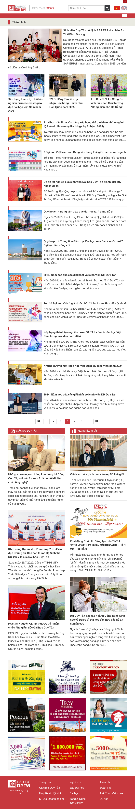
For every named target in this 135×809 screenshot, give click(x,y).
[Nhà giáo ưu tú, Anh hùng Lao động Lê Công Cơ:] (36, 453)
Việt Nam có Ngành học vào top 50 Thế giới (97, 474)
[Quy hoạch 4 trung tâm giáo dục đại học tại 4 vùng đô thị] (25, 220)
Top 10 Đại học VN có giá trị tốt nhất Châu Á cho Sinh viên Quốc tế (85, 303)
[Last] (97, 421)
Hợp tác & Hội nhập (50, 793)
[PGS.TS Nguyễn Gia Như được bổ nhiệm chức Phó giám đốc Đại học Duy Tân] (36, 602)
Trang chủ (45, 782)
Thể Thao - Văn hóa (111, 793)
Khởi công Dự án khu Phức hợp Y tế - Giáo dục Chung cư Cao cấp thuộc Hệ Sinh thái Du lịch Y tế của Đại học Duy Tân (35, 553)
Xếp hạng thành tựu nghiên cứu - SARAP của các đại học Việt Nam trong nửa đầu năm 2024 (82, 334)
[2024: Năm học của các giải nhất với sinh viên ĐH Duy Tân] (25, 283)
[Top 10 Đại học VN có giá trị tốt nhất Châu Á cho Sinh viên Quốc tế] (25, 312)
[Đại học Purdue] (26, 715)
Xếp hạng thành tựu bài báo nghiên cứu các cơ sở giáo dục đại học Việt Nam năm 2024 (25, 105)
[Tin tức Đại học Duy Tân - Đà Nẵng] (31, 8)
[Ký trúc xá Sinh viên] (26, 753)
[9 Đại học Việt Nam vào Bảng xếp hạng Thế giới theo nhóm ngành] (25, 161)
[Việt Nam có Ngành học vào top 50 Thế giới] (98, 453)
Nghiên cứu (76, 782)
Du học (104, 799)
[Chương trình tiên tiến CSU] (26, 677)
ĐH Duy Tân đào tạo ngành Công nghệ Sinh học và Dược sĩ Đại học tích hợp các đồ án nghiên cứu (97, 619)
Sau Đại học (76, 787)
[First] (39, 421)
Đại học (74, 793)
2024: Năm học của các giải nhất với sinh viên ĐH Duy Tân (80, 275)
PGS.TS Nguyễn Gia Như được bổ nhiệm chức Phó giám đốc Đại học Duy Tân (33, 625)
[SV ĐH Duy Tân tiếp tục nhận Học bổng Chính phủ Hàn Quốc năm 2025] (67, 85)
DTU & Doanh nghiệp (52, 799)
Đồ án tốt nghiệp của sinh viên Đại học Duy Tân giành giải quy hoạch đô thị (82, 184)
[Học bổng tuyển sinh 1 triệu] (67, 753)
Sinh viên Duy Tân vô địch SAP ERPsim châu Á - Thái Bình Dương (93, 32)
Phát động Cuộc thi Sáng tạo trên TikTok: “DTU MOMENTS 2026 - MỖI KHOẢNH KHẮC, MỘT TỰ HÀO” (98, 545)
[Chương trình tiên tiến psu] (67, 677)
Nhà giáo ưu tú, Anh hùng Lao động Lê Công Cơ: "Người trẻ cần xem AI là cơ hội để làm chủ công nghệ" (36, 478)
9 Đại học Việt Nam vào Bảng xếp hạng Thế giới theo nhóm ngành (85, 152)
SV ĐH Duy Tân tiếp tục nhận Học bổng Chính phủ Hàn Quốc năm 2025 (66, 103)
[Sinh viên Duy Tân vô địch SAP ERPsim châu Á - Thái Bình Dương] (35, 45)
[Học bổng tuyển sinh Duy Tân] (108, 753)
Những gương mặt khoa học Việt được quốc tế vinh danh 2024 (83, 365)
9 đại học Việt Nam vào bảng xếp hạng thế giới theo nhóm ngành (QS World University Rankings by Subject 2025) (84, 124)
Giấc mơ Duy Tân (26, 430)
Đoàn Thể (105, 787)
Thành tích (106, 782)
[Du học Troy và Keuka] (67, 715)
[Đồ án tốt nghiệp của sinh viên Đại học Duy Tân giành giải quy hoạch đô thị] (25, 190)
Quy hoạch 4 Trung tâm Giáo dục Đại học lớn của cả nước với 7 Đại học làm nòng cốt (83, 243)
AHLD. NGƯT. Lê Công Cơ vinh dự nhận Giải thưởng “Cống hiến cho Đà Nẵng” (107, 103)
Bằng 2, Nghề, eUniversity (77, 801)
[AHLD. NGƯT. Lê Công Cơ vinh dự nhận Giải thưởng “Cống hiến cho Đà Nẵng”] (109, 85)
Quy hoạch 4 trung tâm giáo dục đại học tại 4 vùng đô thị (79, 211)
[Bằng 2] (108, 715)
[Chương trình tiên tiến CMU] (108, 677)
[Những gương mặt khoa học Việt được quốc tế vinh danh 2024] (25, 374)
